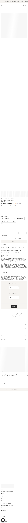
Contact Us (3, 510)
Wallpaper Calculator (5, 507)
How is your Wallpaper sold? (5, 328)
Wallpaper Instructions (6, 503)
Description (3, 244)
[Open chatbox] (3, 520)
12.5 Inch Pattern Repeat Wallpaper (7, 198)
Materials (3, 516)
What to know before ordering (6, 324)
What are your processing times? (6, 332)
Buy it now (14, 241)
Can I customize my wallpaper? (6, 336)
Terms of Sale (4, 272)
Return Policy (3, 339)
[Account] (23, 5)
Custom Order (4, 500)
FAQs (2, 498)
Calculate (14, 306)
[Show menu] (2, 5)
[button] (14, 203)
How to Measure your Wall (7, 505)
